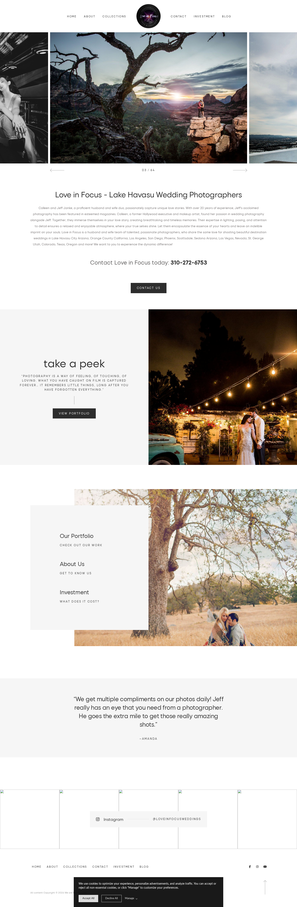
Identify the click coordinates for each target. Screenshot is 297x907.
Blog (226, 16)
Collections (114, 16)
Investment (204, 16)
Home (72, 16)
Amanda (148, 739)
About (89, 16)
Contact (178, 16)
